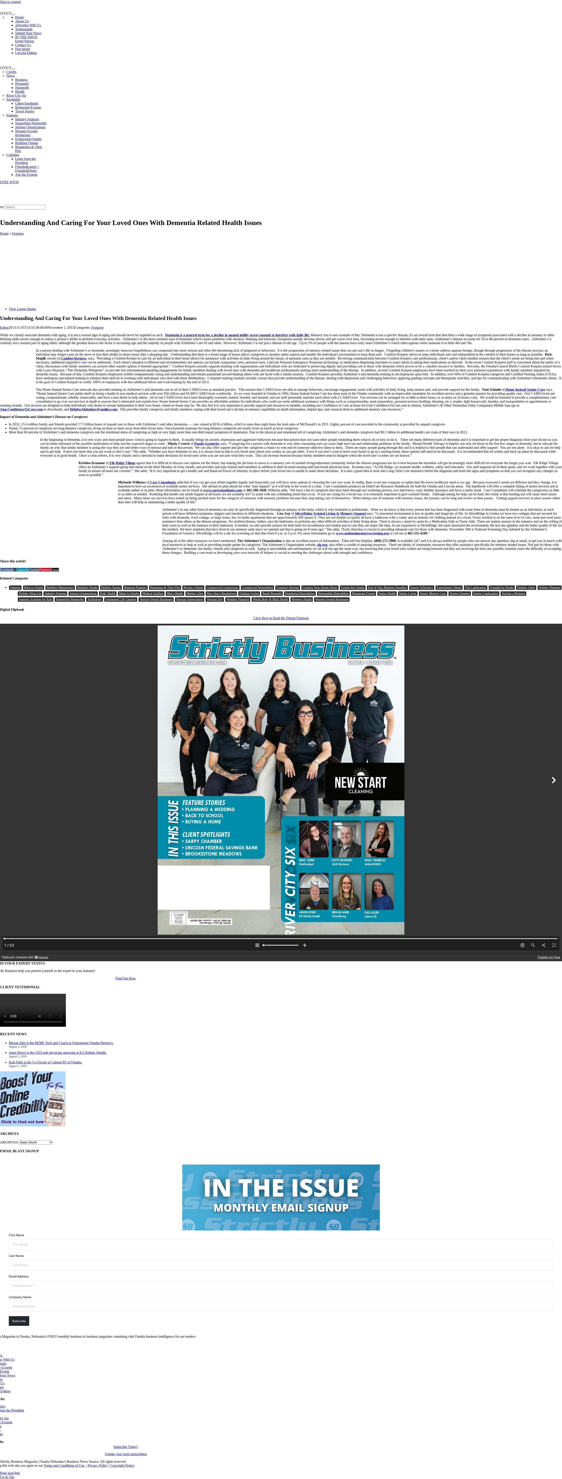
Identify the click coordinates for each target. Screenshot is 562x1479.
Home (4, 233)
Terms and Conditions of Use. (64, 1465)
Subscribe (19, 1321)
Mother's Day (195, 593)
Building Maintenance (60, 587)
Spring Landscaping (485, 593)
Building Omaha (87, 587)
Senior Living (407, 593)
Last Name (16, 1255)
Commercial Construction (222, 587)
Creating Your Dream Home (320, 587)
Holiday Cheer (526, 587)
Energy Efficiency (421, 587)
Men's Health (175, 593)
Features (12, 115)
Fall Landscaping (475, 587)
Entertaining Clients (449, 587)
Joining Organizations (83, 593)
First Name (16, 1235)
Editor (4, 327)
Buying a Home (193, 587)
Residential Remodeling (300, 593)
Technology (94, 599)
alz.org (322, 545)
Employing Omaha (352, 587)
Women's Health (302, 599)
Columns (12, 155)
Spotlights (13, 99)
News (10, 76)
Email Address (19, 1276)
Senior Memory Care (433, 593)
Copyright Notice (122, 1465)
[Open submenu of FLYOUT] (13, 14)
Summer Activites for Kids (35, 599)
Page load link (10, 1473)
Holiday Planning (549, 587)
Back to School (33, 587)
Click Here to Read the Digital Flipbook (281, 618)
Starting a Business (513, 593)
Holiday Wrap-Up (30, 593)
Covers (11, 72)
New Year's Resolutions (221, 593)
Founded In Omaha (502, 587)
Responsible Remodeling (333, 593)
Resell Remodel (272, 593)
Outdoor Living (249, 593)
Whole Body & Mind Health (270, 599)
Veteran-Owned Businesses (156, 599)
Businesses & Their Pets (165, 587)
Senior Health (387, 593)
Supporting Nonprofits (70, 599)
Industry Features (55, 593)
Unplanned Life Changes (120, 599)
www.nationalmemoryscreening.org (362, 533)
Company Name (20, 1297)
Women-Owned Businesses (331, 599)
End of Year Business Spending (387, 587)
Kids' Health (107, 593)
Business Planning (135, 587)
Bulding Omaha (111, 587)
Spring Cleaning (460, 593)
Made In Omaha (129, 593)
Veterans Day (215, 599)
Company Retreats (287, 587)
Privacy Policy (98, 1465)
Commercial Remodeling (257, 587)
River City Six (16, 95)
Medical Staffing (152, 593)
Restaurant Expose (363, 593)
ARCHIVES (9, 1142)
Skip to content (10, 2)
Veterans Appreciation (189, 599)
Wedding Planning (237, 599)
